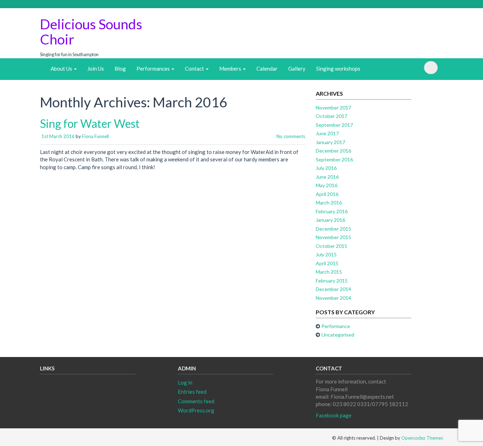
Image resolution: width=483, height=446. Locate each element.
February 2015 (332, 281)
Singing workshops (338, 68)
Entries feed (192, 391)
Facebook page (333, 415)
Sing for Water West (90, 123)
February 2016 (332, 211)
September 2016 (334, 159)
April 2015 (327, 263)
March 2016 (329, 203)
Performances (153, 68)
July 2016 (326, 168)
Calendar (267, 68)
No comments (291, 136)
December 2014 (333, 289)
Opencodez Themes (422, 438)
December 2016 (333, 151)
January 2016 (330, 220)
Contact (195, 68)
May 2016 (326, 185)
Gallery (296, 68)
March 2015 (329, 272)
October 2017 (331, 116)
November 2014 (333, 298)
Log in (185, 382)
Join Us (95, 68)
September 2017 (334, 125)
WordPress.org (196, 410)
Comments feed (196, 401)
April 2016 (327, 194)
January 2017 (330, 142)
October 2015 (331, 246)
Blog (120, 68)
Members (230, 68)
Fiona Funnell (95, 136)
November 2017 (333, 108)
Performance (335, 326)
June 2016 (327, 177)
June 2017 (327, 133)
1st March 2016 (58, 136)
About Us (62, 68)
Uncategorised (337, 335)
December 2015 (333, 229)
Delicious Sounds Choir (91, 31)
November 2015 (333, 237)
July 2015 (326, 254)
